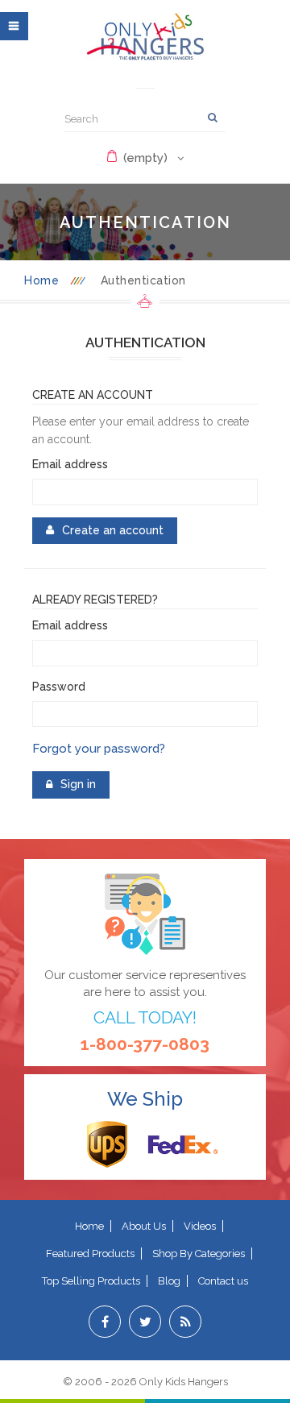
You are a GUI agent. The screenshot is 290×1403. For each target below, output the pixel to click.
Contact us (223, 1281)
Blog (169, 1281)
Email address (70, 464)
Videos (200, 1226)
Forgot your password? (98, 748)
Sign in (145, 82)
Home (41, 280)
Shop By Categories (198, 1253)
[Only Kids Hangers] (145, 36)
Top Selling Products (91, 1281)
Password (58, 686)
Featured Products (90, 1253)
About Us (144, 1226)
